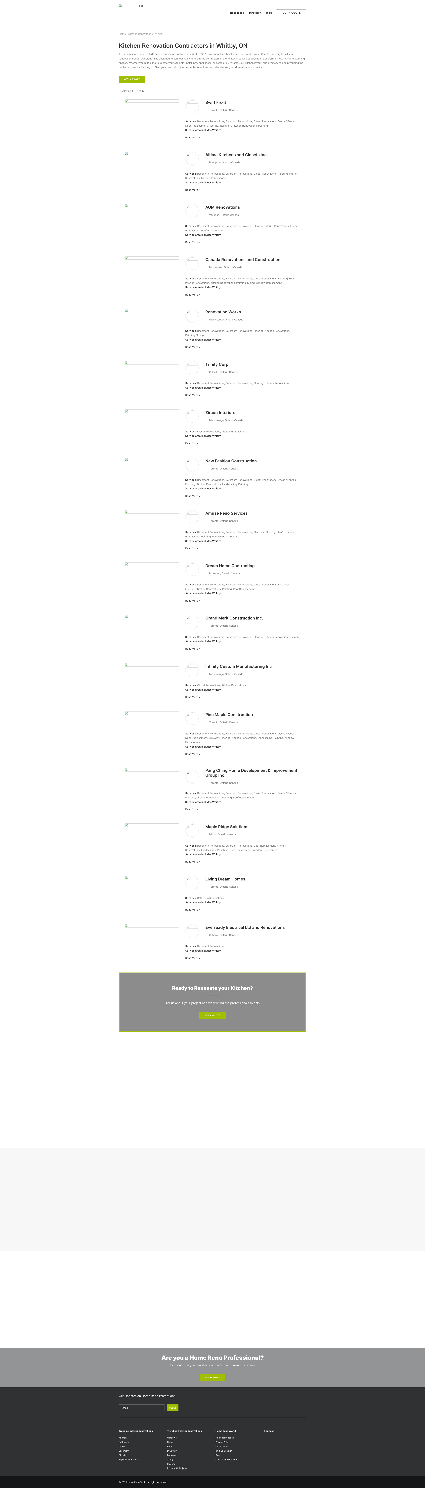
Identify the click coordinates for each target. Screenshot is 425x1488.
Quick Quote (221, 1446)
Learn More (212, 1377)
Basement (124, 1450)
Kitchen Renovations (140, 33)
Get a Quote (132, 79)
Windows (172, 1437)
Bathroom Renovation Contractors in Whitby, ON (150, 1268)
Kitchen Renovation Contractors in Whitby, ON (149, 1277)
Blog (269, 12)
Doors (170, 1442)
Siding (170, 1459)
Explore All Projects (129, 1459)
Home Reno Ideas (224, 1437)
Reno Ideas (237, 12)
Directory (255, 12)
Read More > (192, 137)
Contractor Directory (226, 1459)
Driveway (172, 1450)
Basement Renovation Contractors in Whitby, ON (150, 1273)
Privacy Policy (222, 1442)
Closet (122, 1446)
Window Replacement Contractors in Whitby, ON (150, 1286)
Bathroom (124, 1442)
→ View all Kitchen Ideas (133, 1193)
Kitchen (123, 1437)
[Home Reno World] (139, 12)
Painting (171, 1464)
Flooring (123, 1455)
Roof (169, 1446)
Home (122, 33)
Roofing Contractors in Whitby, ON (142, 1281)
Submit (172, 1408)
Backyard (171, 1455)
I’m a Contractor (223, 1450)
